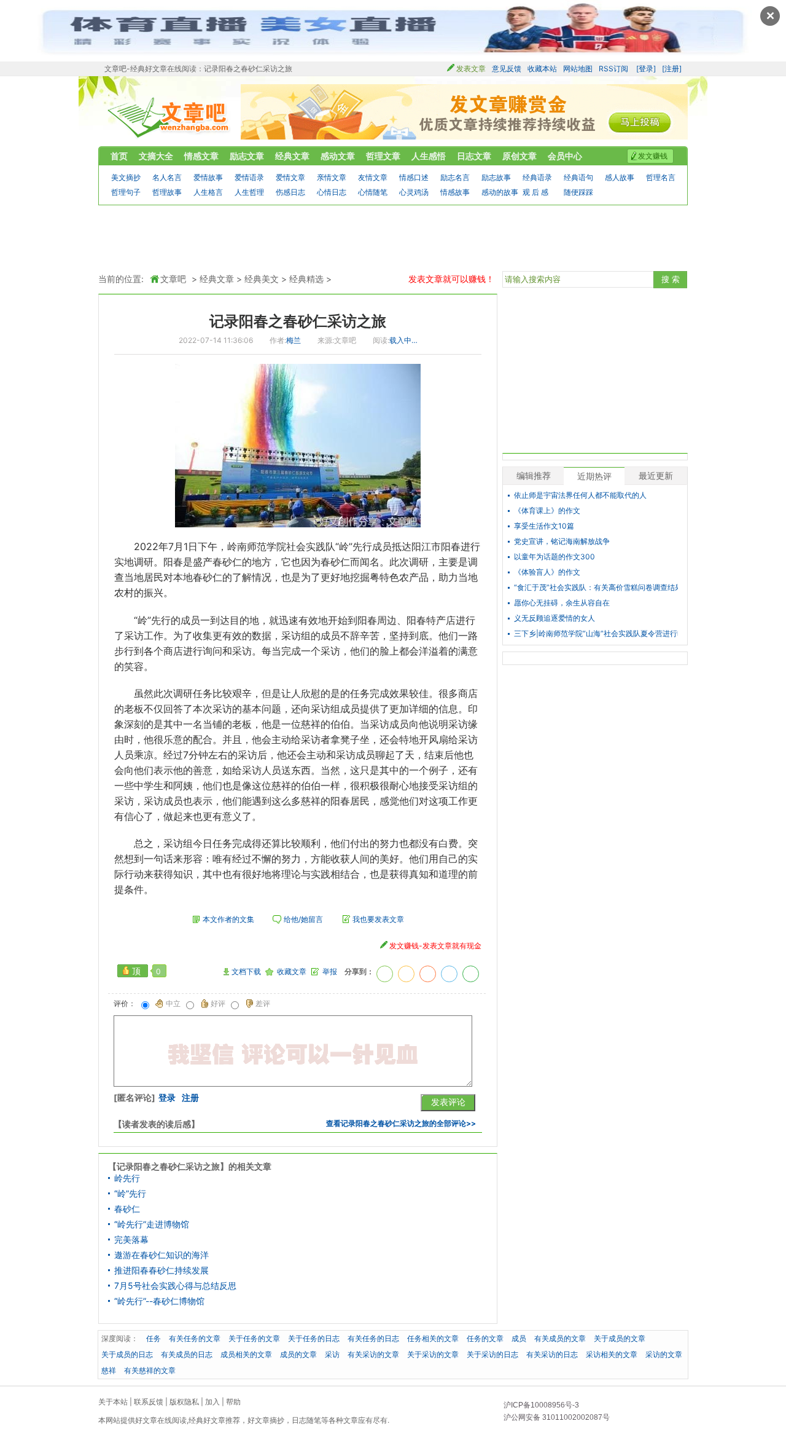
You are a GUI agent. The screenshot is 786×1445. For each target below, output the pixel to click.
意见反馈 (506, 68)
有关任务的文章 (194, 1338)
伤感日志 (290, 192)
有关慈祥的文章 (150, 1370)
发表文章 (471, 68)
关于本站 (113, 1401)
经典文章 (292, 156)
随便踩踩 (578, 192)
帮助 (233, 1401)
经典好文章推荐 (214, 1420)
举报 (329, 971)
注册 (190, 1098)
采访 (134, 635)
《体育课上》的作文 (547, 510)
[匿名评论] (134, 1098)
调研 (144, 562)
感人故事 (619, 177)
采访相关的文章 (611, 1354)
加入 (212, 1401)
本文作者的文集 (228, 919)
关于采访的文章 (433, 1354)
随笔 (313, 1420)
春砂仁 (127, 1209)
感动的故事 (499, 192)
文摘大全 (156, 156)
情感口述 (414, 177)
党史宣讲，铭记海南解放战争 (562, 541)
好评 (218, 1003)
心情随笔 (372, 192)
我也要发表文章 (378, 919)
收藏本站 (542, 68)
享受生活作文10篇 (544, 526)
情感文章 (201, 156)
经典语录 (537, 177)
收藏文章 (291, 971)
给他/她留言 (303, 919)
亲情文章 (331, 177)
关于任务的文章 (254, 1338)
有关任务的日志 (373, 1338)
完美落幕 (131, 1240)
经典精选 (306, 279)
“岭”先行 (130, 1194)
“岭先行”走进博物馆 (151, 1224)
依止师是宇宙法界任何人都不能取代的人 (580, 495)
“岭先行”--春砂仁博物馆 (159, 1301)
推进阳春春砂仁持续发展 (161, 1270)
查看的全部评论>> (401, 1123)
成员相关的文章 (246, 1354)
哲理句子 (126, 192)
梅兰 (293, 340)
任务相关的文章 (433, 1338)
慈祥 (311, 724)
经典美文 (261, 279)
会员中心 (565, 156)
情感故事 (455, 192)
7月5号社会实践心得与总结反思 (175, 1286)
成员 (382, 546)
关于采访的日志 (492, 1354)
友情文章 (372, 177)
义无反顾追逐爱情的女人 (554, 618)
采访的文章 (663, 1354)
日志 (299, 1420)
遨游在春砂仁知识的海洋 (161, 1255)
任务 (202, 693)
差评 (262, 1003)
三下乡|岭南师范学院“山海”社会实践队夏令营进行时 (596, 633)
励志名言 (455, 177)
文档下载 (246, 971)
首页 (119, 156)
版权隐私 (184, 1401)
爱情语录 (249, 177)
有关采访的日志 (552, 1354)
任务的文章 (485, 1338)
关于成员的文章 (619, 1338)
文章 (350, 1420)
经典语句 (578, 177)
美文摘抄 (126, 177)
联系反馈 (148, 1401)
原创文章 (519, 156)
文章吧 (169, 118)
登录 (167, 1098)
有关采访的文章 (373, 1354)
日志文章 (474, 156)
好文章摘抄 (265, 1420)
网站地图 (578, 68)
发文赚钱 (652, 155)
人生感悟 (428, 156)
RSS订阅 (613, 68)
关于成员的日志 (127, 1354)
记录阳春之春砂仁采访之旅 (297, 321)
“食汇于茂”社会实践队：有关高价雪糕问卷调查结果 (596, 587)
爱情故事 (208, 177)
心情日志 (331, 192)
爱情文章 (290, 177)
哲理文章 (383, 156)
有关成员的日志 (186, 1354)
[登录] (646, 68)
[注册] (672, 68)
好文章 (146, 1420)
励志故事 (496, 177)
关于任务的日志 (314, 1338)
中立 (173, 1003)
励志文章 (247, 156)
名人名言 (167, 177)
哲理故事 (167, 192)
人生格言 (208, 192)
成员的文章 (298, 1354)
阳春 (451, 546)
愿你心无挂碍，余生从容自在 (562, 603)
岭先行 (127, 1178)
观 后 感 (535, 192)
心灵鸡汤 (414, 192)
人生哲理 (249, 192)
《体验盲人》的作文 (547, 572)
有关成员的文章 (560, 1338)
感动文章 (338, 156)
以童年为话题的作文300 (554, 557)
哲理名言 (660, 177)
